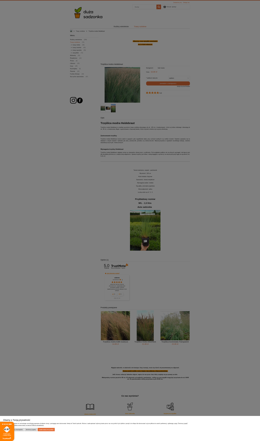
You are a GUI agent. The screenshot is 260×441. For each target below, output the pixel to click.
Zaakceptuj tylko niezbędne (14, 429)
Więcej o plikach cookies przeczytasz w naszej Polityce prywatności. (23, 425)
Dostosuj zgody (31, 429)
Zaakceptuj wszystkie (46, 429)
